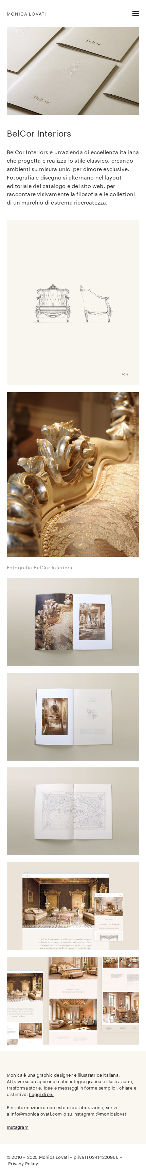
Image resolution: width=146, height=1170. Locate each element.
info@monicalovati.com (36, 1114)
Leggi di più (41, 1094)
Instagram (18, 1127)
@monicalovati (112, 1114)
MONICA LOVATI (26, 13)
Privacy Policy (23, 1163)
